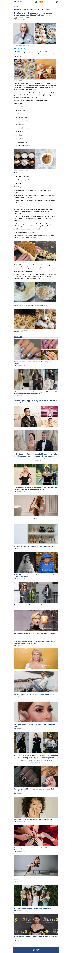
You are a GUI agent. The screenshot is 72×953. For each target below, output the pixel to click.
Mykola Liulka (46, 93)
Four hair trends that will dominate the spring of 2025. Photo (29, 518)
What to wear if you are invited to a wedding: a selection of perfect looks (32, 908)
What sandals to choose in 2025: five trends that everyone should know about (33, 546)
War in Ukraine (17, 9)
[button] (34, 33)
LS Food (27, 17)
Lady (15, 365)
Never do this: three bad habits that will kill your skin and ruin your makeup (33, 819)
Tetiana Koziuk (21, 17)
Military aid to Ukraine (35, 9)
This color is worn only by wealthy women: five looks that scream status (32, 605)
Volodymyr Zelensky (45, 9)
